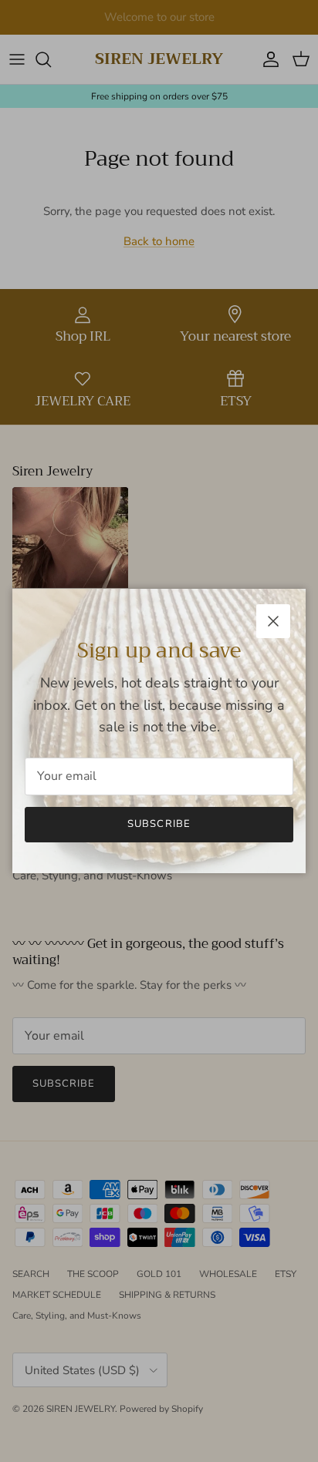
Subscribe (158, 824)
